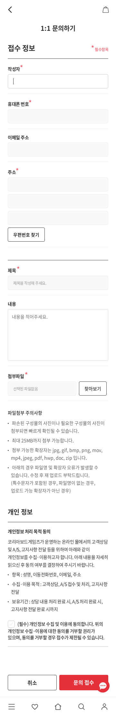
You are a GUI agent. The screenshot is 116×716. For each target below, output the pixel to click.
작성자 (15, 68)
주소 (13, 171)
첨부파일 (17, 375)
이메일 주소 (18, 137)
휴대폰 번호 (20, 103)
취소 (32, 682)
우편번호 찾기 (26, 234)
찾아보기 (92, 388)
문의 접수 (83, 682)
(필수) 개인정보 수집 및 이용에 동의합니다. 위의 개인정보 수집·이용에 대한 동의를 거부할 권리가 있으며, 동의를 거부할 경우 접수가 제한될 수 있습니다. (56, 630)
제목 (13, 269)
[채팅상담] (102, 686)
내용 (12, 304)
